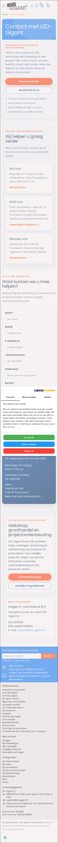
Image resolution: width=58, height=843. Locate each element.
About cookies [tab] (29, 397)
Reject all (29, 451)
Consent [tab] (10, 397)
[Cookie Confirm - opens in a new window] (44, 390)
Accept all (29, 437)
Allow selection (29, 444)
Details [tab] (47, 397)
